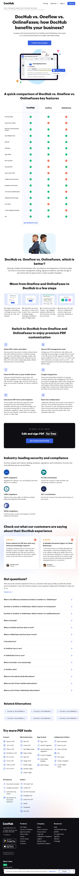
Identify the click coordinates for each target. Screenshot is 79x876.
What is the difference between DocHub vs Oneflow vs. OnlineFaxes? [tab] (30, 599)
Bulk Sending (44, 765)
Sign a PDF (43, 741)
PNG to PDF (10, 749)
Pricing (45, 3)
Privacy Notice (41, 832)
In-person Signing (45, 755)
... (52, 871)
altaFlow (56, 839)
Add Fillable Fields (28, 749)
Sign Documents (25, 832)
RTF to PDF (10, 769)
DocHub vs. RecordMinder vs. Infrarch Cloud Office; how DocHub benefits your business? (17, 718)
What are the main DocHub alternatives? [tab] (19, 676)
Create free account (39, 43)
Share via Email (62, 749)
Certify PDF (27, 788)
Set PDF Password (29, 792)
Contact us (7, 592)
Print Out (26, 811)
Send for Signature (46, 745)
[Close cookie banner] (73, 870)
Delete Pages (27, 772)
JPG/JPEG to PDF (11, 753)
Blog (55, 827)
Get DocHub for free (31, 223)
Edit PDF (26, 741)
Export (25, 803)
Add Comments (62, 741)
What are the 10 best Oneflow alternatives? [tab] (20, 683)
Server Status (24, 834)
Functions (23, 843)
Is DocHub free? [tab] (10, 641)
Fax (58, 753)
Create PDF (27, 745)
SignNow (57, 836)
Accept (64, 871)
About (39, 827)
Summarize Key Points (11, 793)
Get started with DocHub (39, 441)
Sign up (71, 3)
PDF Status (60, 757)
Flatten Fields (27, 753)
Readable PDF (27, 796)
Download (26, 807)
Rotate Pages (27, 765)
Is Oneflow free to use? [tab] (13, 648)
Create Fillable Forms (61, 766)
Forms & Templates (26, 829)
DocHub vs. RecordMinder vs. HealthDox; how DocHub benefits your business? (17, 711)
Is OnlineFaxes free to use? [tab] (14, 655)
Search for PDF (28, 799)
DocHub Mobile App (60, 829)
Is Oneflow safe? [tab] (10, 669)
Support (39, 839)
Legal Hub (40, 834)
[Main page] (9, 3)
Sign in (62, 3)
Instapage (57, 841)
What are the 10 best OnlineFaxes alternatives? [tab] (22, 690)
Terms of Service (42, 829)
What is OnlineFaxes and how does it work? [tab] (20, 634)
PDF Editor (23, 827)
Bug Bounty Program (43, 843)
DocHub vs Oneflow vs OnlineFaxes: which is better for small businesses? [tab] (32, 613)
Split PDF (26, 757)
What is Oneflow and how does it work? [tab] (19, 627)
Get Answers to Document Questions (11, 800)
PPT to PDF (10, 757)
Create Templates (62, 761)
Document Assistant (12, 784)
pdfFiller (56, 832)
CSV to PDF (10, 761)
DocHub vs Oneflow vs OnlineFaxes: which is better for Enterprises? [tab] (30, 606)
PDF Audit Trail (28, 784)
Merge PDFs (27, 761)
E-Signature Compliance (44, 836)
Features (53, 3)
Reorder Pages (28, 769)
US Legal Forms (59, 834)
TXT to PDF (10, 745)
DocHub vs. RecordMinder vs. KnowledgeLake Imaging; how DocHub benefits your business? (44, 718)
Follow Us (7, 835)
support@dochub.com (9, 828)
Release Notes (41, 841)
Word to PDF (10, 741)
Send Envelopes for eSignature (46, 750)
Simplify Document (12, 788)
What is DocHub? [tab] (10, 620)
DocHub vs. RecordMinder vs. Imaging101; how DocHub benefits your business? (44, 711)
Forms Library (24, 839)
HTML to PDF (10, 765)
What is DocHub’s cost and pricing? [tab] (17, 662)
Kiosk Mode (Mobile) (44, 760)
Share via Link (61, 745)
